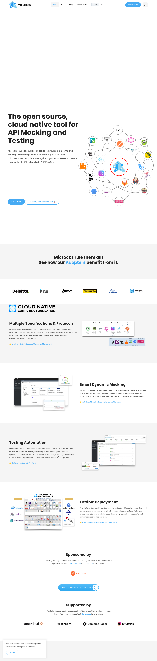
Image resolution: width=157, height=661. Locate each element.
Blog (71, 5)
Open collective (74, 563)
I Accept (12, 652)
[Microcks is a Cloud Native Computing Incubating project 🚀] (32, 308)
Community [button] (82, 5)
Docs (63, 5)
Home (55, 5)
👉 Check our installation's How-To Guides (97, 522)
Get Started (16, 201)
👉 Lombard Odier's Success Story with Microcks (29, 344)
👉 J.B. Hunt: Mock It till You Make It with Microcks (100, 402)
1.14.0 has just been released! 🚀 (42, 201)
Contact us (88, 563)
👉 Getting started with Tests (21, 463)
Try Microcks (133, 5)
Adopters (76, 262)
